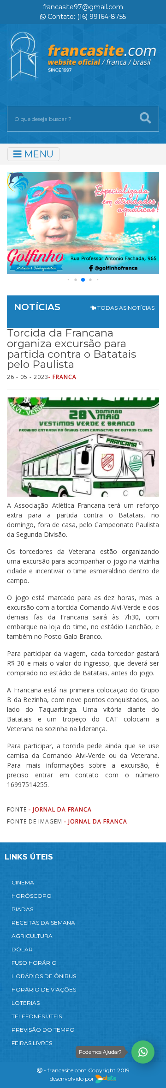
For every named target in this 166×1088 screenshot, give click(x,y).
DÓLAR (22, 949)
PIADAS (22, 909)
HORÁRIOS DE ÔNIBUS (44, 976)
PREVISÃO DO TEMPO (43, 1029)
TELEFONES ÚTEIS (37, 1016)
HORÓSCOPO (32, 895)
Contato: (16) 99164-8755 (86, 16)
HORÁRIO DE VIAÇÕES (44, 989)
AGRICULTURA (32, 935)
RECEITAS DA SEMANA (43, 922)
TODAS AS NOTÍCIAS (125, 307)
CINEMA (23, 882)
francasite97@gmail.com (83, 7)
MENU (37, 154)
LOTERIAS (26, 1002)
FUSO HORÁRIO (34, 962)
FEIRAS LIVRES (32, 1043)
